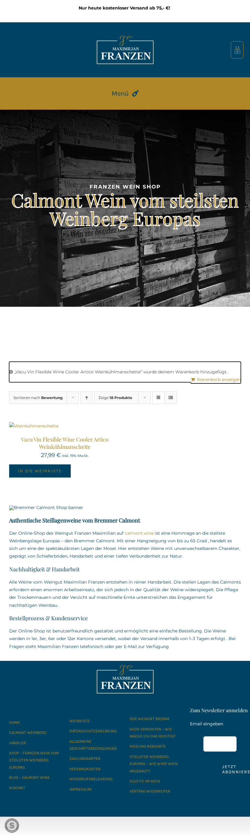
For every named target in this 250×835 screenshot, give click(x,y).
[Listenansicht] (171, 398)
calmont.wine (139, 533)
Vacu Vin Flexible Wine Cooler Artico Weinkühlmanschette (65, 443)
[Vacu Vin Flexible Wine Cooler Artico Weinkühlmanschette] (34, 426)
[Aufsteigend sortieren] (86, 397)
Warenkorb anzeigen (219, 379)
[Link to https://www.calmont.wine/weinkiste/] (237, 50)
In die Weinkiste (40, 471)
